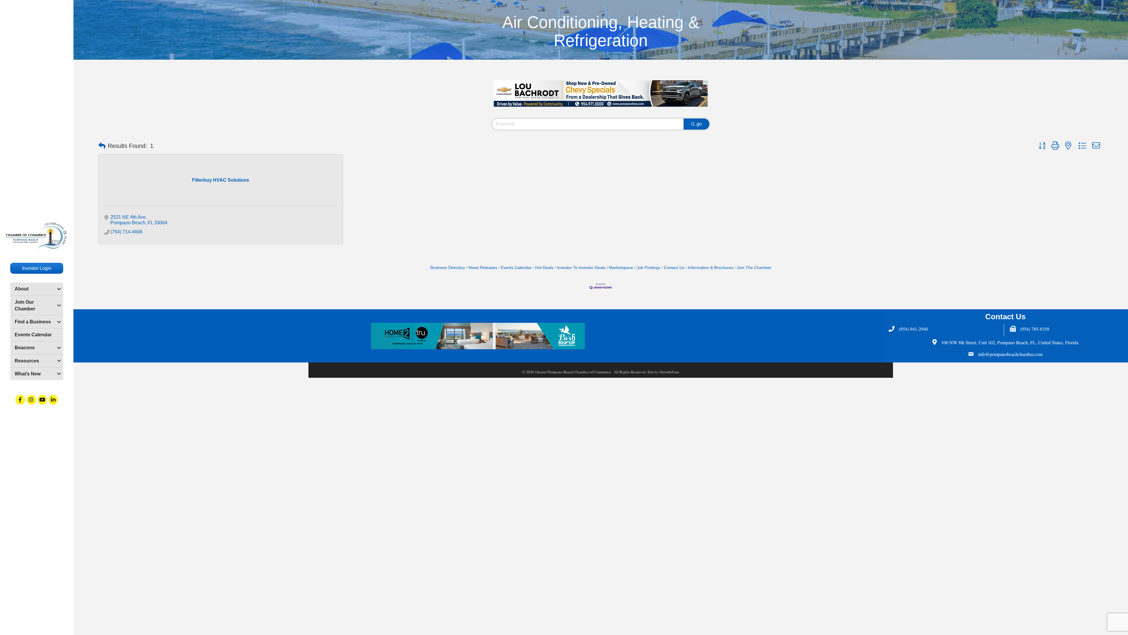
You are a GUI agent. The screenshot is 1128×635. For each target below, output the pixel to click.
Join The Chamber (754, 267)
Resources (27, 360)
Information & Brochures (710, 267)
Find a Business (33, 321)
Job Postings (648, 267)
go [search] (699, 123)
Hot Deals (544, 267)
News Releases (483, 267)
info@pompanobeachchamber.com (1010, 354)
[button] (101, 146)
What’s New (28, 373)
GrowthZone (669, 372)
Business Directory (447, 267)
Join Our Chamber (25, 305)
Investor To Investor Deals (581, 267)
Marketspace (621, 267)
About (21, 288)
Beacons (25, 347)
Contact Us (674, 267)
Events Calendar (33, 334)
